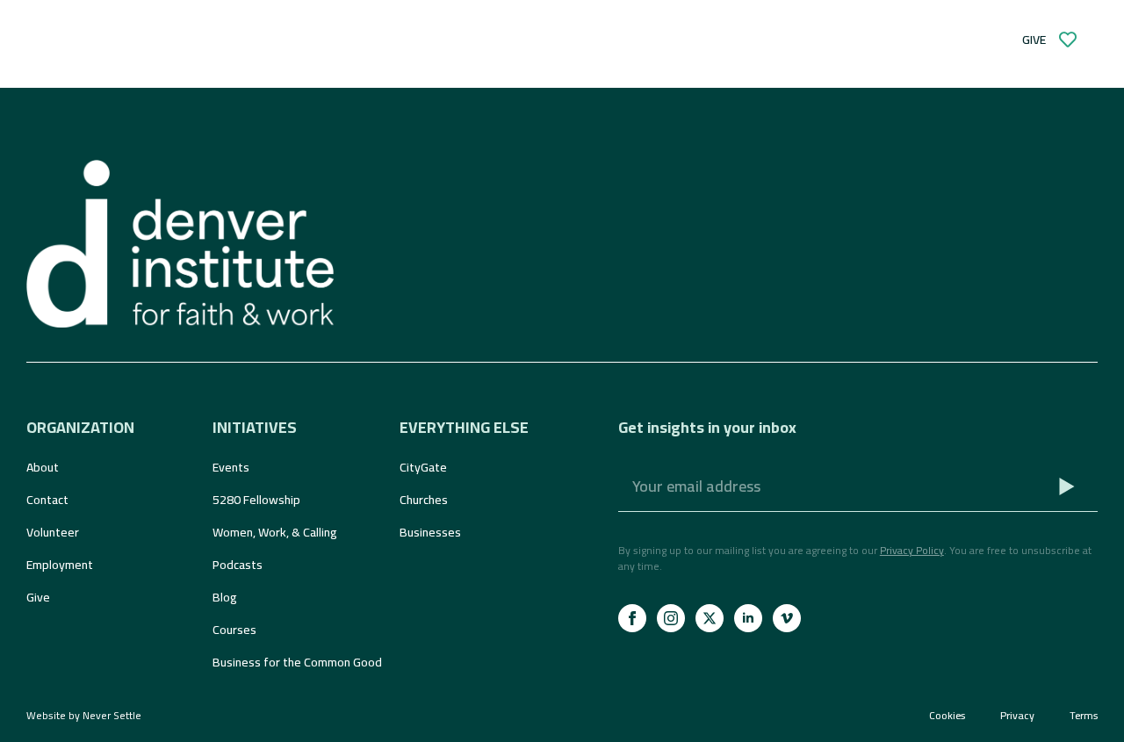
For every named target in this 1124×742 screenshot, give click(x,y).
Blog (225, 597)
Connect (223, 39)
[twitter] (709, 618)
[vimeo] (787, 618)
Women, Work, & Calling (275, 532)
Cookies (947, 715)
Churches (424, 499)
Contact (47, 499)
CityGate (423, 467)
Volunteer (52, 532)
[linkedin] (748, 618)
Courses (234, 629)
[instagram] (671, 618)
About (42, 467)
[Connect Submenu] (270, 39)
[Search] (590, 39)
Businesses (430, 532)
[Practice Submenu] (399, 39)
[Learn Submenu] (144, 39)
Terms (1084, 715)
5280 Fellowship (256, 499)
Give (38, 597)
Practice (350, 39)
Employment (59, 564)
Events (231, 467)
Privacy (1017, 715)
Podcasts (238, 564)
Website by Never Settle (83, 715)
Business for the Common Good (297, 662)
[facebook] (632, 618)
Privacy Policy (912, 550)
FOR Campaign (499, 39)
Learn (109, 39)
